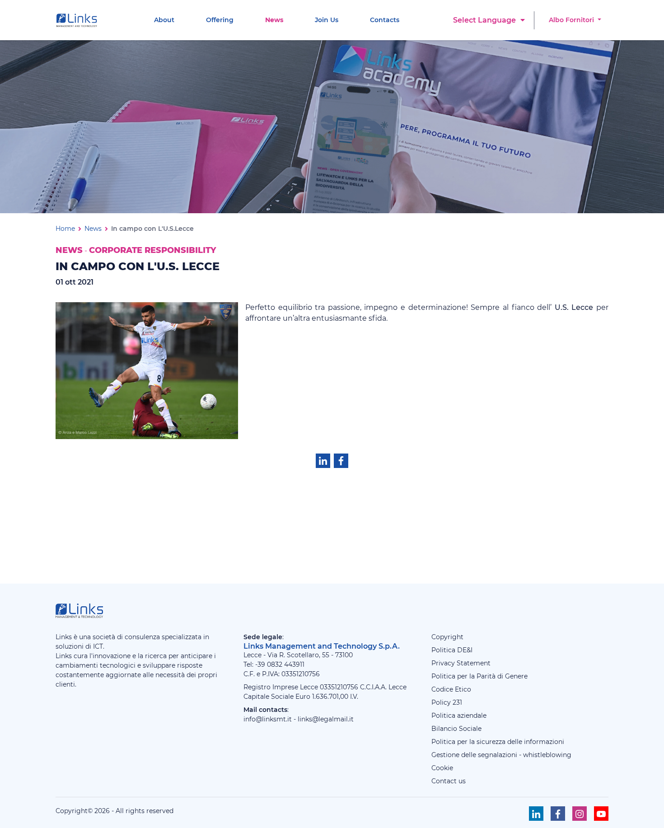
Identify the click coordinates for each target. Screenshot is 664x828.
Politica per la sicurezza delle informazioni (497, 742)
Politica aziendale (458, 715)
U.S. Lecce (574, 307)
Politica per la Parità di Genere (479, 676)
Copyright (447, 637)
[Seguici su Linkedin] (536, 813)
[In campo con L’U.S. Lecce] (147, 369)
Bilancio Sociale (456, 729)
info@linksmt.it (267, 719)
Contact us (448, 781)
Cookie (442, 768)
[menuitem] (164, 20)
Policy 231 (446, 702)
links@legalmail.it (326, 719)
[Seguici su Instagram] (579, 813)
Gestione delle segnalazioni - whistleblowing (501, 755)
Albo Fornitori (572, 20)
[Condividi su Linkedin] (323, 461)
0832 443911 (285, 664)
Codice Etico (451, 689)
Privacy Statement (461, 663)
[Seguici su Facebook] (558, 813)
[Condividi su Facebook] (341, 461)
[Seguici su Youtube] (601, 813)
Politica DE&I (451, 650)
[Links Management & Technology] (79, 20)
